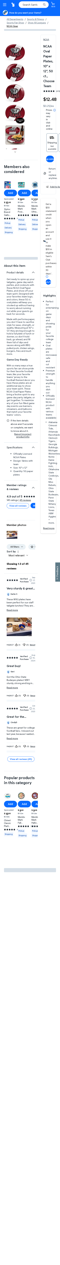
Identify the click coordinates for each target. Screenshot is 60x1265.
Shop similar (50, 159)
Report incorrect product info (22, 435)
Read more (48, 528)
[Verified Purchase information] (30, 580)
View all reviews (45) (21, 759)
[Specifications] (33, 447)
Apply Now (48, 281)
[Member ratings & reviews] (33, 486)
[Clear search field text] (40, 4)
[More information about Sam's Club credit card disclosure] (47, 276)
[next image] (15, 152)
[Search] (44, 4)
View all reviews (17, 505)
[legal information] (54, 110)
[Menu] (5, 4)
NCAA (46, 39)
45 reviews (25, 500)
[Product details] (33, 272)
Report (33, 644)
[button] (12, 535)
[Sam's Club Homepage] (13, 4)
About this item (14, 266)
